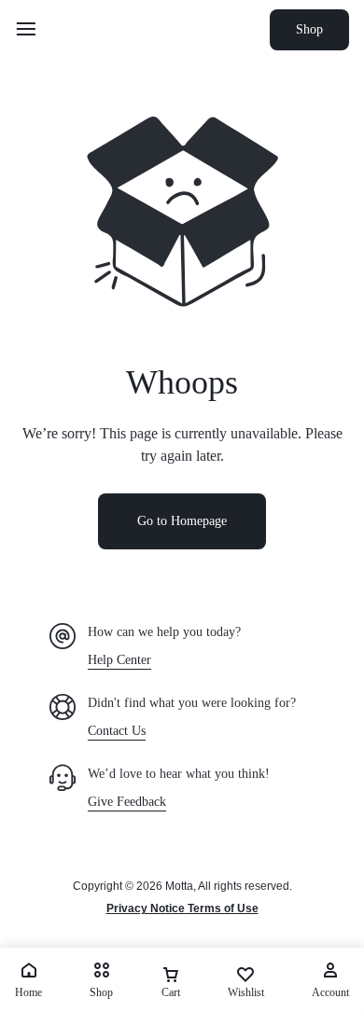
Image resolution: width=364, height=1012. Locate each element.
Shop (309, 29)
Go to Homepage (182, 521)
